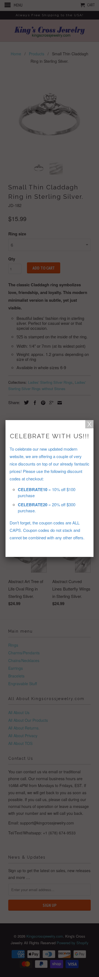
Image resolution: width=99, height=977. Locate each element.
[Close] (89, 424)
